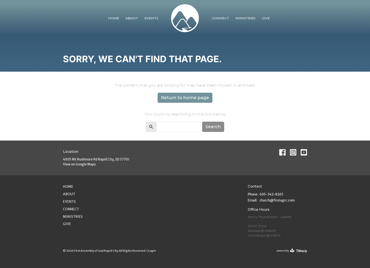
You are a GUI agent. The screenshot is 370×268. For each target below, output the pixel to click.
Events (151, 18)
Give (266, 18)
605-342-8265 (271, 194)
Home (113, 18)
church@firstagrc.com (277, 200)
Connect (220, 18)
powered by (290, 254)
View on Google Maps (79, 164)
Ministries (245, 18)
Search (213, 126)
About (131, 18)
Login (152, 251)
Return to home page (185, 97)
